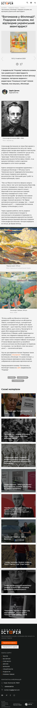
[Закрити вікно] (30, 343)
